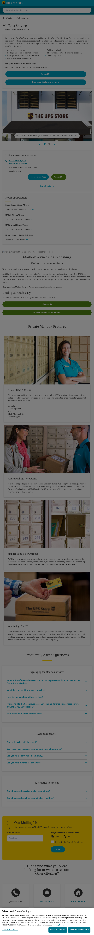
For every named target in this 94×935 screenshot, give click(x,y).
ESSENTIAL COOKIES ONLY (79, 930)
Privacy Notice (58, 925)
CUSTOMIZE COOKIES (10, 930)
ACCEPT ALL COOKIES (57, 930)
